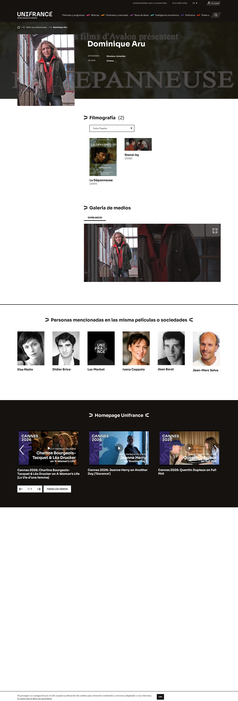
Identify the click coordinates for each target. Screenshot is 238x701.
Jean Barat (166, 369)
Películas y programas (73, 15)
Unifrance (190, 15)
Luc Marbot (96, 369)
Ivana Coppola (134, 369)
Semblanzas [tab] (95, 217)
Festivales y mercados (117, 15)
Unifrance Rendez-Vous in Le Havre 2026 (150, 3)
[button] (215, 231)
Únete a (205, 15)
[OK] (160, 697)
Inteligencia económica (167, 15)
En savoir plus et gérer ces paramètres (34, 698)
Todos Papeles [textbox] (100, 128)
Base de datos (142, 15)
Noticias (95, 15)
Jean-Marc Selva (205, 370)
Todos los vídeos (57, 489)
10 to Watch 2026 (179, 3)
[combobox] (111, 128)
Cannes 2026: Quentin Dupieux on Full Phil (187, 472)
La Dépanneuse (101, 180)
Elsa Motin (25, 369)
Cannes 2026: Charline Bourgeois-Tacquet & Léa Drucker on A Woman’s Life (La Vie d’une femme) (48, 473)
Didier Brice (61, 369)
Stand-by (132, 155)
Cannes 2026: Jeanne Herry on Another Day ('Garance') (118, 472)
